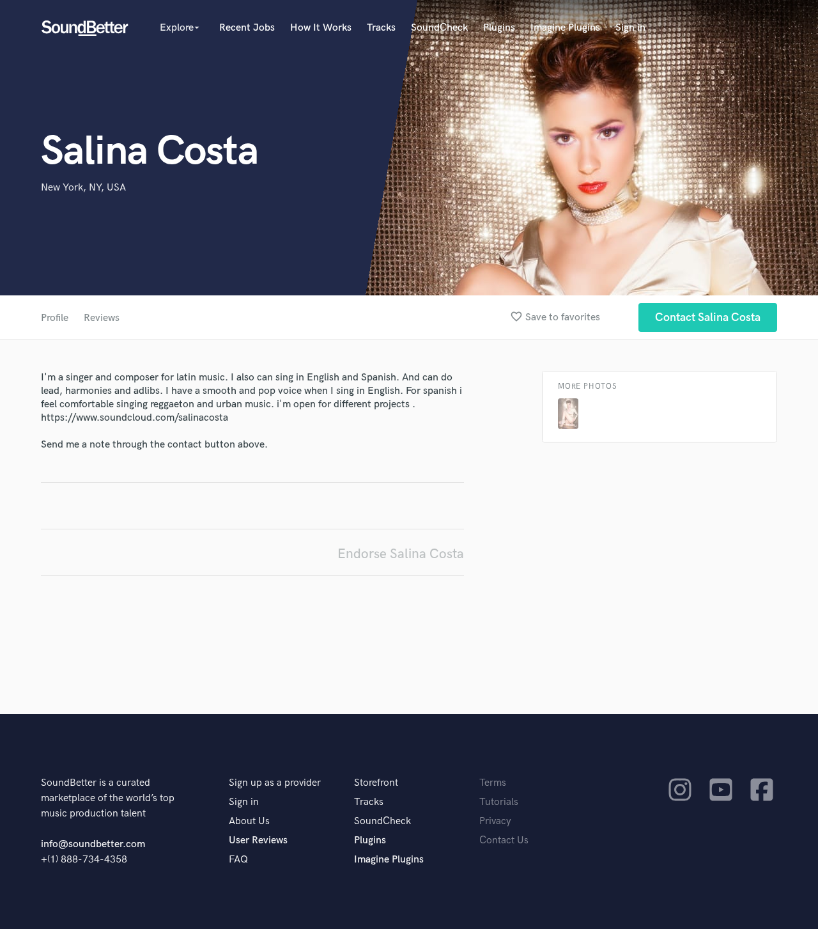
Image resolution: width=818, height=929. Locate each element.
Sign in (630, 28)
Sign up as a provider (275, 783)
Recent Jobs (247, 28)
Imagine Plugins (565, 28)
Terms (492, 783)
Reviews (102, 318)
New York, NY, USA (83, 188)
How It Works (320, 28)
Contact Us (504, 840)
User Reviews (258, 840)
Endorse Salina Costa (400, 554)
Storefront (376, 783)
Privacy (495, 821)
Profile (54, 318)
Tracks (381, 28)
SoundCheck (439, 28)
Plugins (499, 28)
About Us (249, 821)
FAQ (238, 860)
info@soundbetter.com (93, 844)
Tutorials (498, 802)
